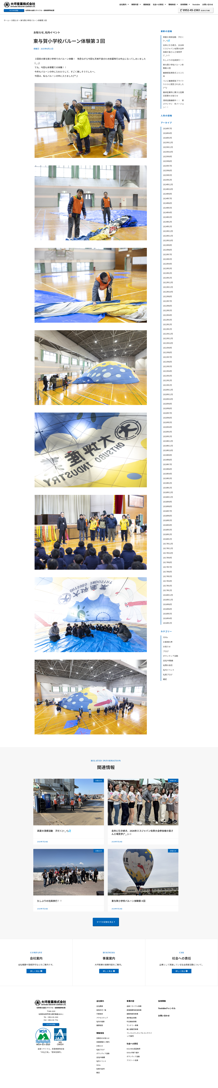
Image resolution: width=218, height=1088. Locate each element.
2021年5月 (167, 366)
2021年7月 (167, 357)
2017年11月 (168, 548)
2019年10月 (168, 450)
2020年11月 (168, 394)
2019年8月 (167, 459)
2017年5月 (167, 576)
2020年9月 (167, 403)
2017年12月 (168, 543)
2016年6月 (167, 609)
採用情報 (183, 4)
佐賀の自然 (167, 665)
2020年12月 (168, 389)
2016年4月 (167, 618)
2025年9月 (167, 156)
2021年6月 (167, 361)
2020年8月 (167, 408)
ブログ (166, 651)
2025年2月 (167, 179)
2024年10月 (168, 189)
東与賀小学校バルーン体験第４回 (128, 900)
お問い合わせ (207, 4)
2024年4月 (167, 212)
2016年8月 (167, 604)
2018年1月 (167, 539)
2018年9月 (167, 501)
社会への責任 (158, 4)
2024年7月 (167, 198)
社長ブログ (167, 674)
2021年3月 (167, 375)
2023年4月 (167, 263)
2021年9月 (167, 347)
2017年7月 (167, 567)
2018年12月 (168, 492)
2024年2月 (167, 221)
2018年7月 (167, 511)
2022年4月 (167, 315)
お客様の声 (167, 642)
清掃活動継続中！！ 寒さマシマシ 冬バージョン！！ (173, 103)
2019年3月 (167, 478)
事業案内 (109, 958)
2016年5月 (167, 613)
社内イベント (52, 32)
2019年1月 (167, 487)
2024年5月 (167, 207)
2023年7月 (167, 254)
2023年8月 (167, 249)
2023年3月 (167, 268)
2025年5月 (167, 175)
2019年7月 (167, 464)
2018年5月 (167, 520)
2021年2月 (167, 380)
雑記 (165, 679)
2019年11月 (168, 445)
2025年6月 (167, 170)
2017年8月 (167, 562)
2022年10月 (168, 291)
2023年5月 (167, 259)
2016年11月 (168, 599)
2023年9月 (167, 245)
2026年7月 (167, 128)
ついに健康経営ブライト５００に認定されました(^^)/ (173, 84)
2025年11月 (168, 147)
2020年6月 (167, 417)
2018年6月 (167, 515)
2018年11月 (168, 497)
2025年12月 (168, 142)
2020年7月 (167, 413)
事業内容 (134, 4)
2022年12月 (168, 282)
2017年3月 (167, 585)
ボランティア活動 (170, 656)
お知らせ (14, 20)
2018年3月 (167, 529)
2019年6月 (167, 469)
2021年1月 (167, 385)
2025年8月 (167, 161)
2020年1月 (167, 436)
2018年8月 (167, 506)
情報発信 (171, 4)
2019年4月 (167, 473)
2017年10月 (168, 553)
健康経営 (146, 4)
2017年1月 (167, 590)
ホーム (6, 20)
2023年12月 (168, 231)
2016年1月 (167, 623)
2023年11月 (168, 235)
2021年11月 (168, 338)
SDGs (165, 637)
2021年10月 (168, 343)
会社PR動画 (168, 660)
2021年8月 (167, 352)
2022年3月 (167, 319)
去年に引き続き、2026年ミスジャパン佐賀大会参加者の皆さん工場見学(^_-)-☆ (142, 832)
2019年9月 (167, 455)
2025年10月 (168, 151)
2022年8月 (167, 296)
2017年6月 (167, 571)
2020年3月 (167, 431)
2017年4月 (167, 581)
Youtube (196, 4)
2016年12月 (168, 595)
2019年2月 (167, 483)
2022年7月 (167, 301)
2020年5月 (167, 422)
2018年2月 (167, 534)
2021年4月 (167, 371)
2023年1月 (167, 277)
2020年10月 (168, 399)
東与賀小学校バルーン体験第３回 (33, 20)
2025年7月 (167, 165)
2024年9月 (167, 193)
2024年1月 (167, 226)
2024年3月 (167, 217)
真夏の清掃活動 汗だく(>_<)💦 (54, 830)
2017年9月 (167, 557)
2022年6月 (167, 305)
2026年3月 (167, 137)
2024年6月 (167, 203)
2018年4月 (167, 525)
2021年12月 (168, 333)
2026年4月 (167, 133)
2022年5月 (167, 310)
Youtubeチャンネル (166, 1008)
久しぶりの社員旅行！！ (174, 60)
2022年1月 (167, 329)
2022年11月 (168, 287)
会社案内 (122, 4)
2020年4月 (167, 427)
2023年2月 (167, 273)
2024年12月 (168, 184)
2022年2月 (167, 324)
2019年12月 (168, 441)
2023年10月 (168, 240)
